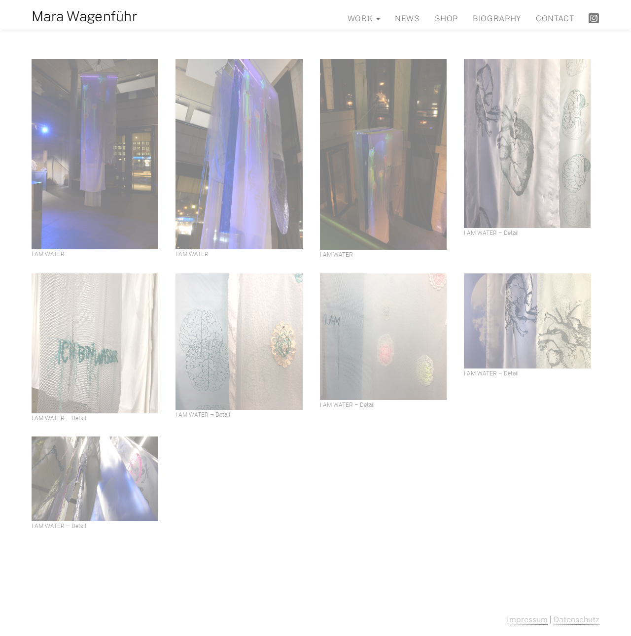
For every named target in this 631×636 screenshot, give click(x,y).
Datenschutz (576, 619)
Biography (497, 18)
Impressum (527, 619)
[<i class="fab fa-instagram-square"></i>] (594, 18)
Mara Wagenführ (85, 16)
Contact (555, 18)
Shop (446, 18)
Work (361, 18)
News (407, 18)
